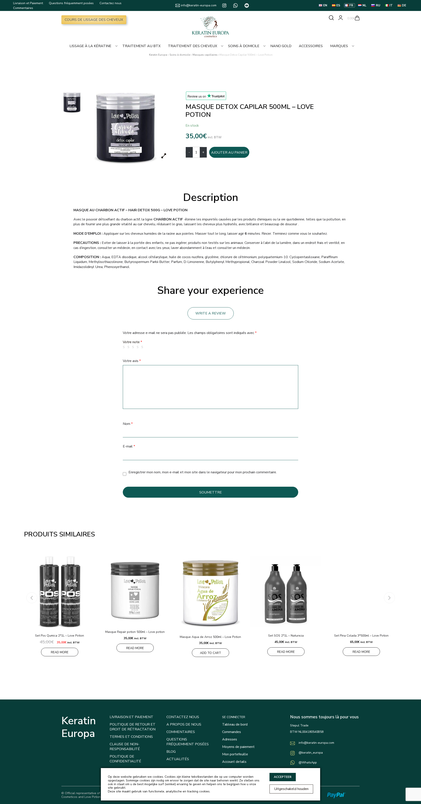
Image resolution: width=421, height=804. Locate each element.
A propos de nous (183, 724)
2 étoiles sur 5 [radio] (129, 347)
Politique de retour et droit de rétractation (132, 727)
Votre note (132, 342)
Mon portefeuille (235, 754)
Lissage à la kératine (90, 46)
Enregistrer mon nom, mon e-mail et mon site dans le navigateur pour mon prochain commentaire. (202, 472)
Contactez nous (110, 3)
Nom (128, 423)
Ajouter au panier (229, 152)
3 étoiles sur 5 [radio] (134, 347)
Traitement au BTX (141, 46)
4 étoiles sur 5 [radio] (138, 347)
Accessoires (311, 46)
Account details (234, 761)
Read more (59, 652)
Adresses (229, 739)
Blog (171, 751)
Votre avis (132, 361)
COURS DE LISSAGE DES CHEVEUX (94, 19)
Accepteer (282, 777)
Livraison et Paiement (28, 3)
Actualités (177, 759)
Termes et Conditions (131, 736)
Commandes (231, 731)
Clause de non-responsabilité (125, 746)
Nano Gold (280, 46)
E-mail (129, 446)
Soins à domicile (243, 46)
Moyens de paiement (238, 746)
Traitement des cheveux (192, 46)
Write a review (210, 313)
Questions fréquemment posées (71, 3)
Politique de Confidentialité (125, 759)
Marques (339, 46)
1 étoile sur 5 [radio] (124, 347)
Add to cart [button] (210, 653)
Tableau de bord (235, 724)
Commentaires (23, 8)
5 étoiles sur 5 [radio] (143, 347)
